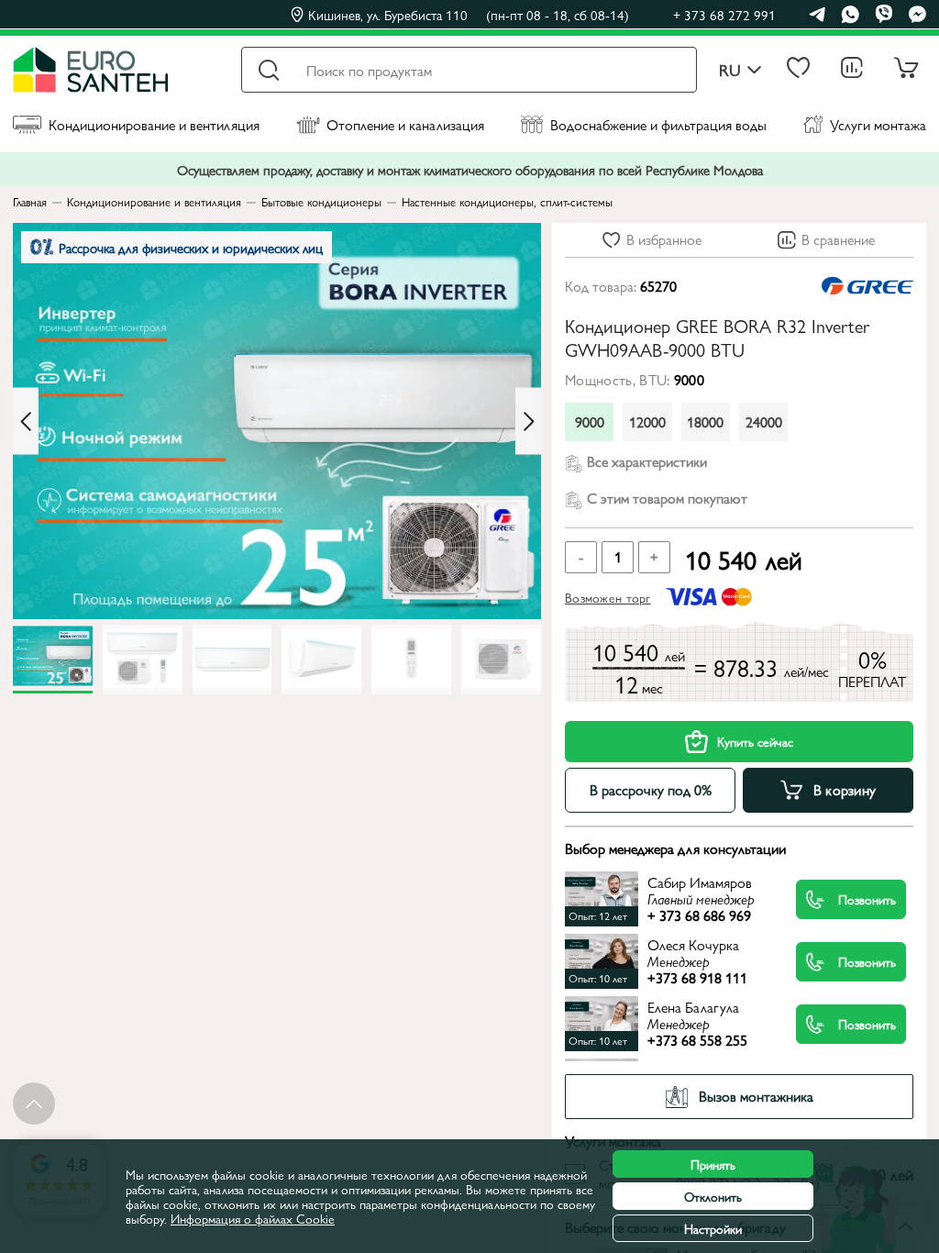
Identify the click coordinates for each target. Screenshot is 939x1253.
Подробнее (680, 898)
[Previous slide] (26, 421)
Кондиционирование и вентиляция (154, 124)
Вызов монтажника (756, 1095)
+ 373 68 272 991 (724, 14)
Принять (712, 1164)
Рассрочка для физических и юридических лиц (191, 247)
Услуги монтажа (878, 124)
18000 (705, 421)
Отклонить (713, 1196)
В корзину (845, 789)
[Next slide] (528, 421)
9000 (589, 421)
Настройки (713, 1228)
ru (730, 70)
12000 (647, 421)
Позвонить (867, 899)
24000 (764, 421)
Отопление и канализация (405, 124)
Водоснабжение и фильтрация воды (658, 124)
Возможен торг (608, 597)
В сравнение (838, 238)
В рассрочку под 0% (651, 789)
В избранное (663, 238)
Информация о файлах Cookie (253, 1218)
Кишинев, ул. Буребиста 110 (468, 14)
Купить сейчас (755, 741)
